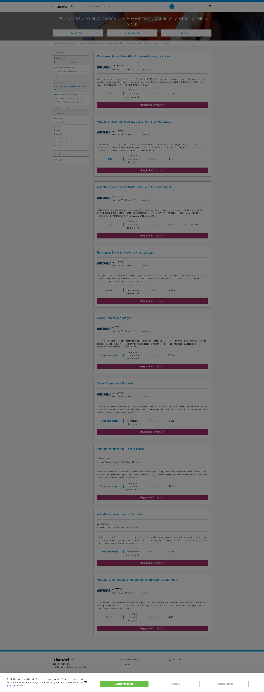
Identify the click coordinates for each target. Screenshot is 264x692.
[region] (132, 682)
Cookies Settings (225, 684)
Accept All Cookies (124, 684)
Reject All (175, 684)
